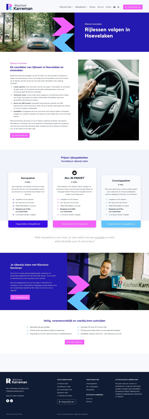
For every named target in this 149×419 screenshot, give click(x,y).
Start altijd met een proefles (40, 327)
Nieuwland (138, 394)
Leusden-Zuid (126, 389)
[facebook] (7, 400)
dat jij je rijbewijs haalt (32, 273)
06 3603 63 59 (23, 388)
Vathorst (120, 396)
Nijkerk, (127, 391)
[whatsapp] (11, 400)
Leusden (118, 389)
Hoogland (118, 394)
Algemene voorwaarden (81, 414)
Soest (138, 386)
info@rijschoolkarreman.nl (15, 391)
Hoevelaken (136, 389)
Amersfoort (119, 386)
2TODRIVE (84, 334)
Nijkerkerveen (134, 391)
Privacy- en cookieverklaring (65, 414)
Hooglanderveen (128, 394)
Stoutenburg (119, 391)
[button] (118, 7)
